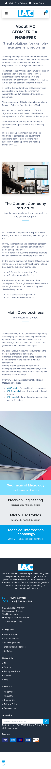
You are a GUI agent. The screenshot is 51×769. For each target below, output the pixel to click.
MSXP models (13, 388)
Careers (7, 675)
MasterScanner (11, 634)
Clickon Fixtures (11, 638)
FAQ (6, 679)
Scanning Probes (12, 642)
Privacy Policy (10, 704)
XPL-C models (13, 391)
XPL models (12, 397)
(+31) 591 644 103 (21, 601)
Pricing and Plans (12, 671)
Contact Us (9, 700)
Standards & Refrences (15, 647)
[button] (46, 721)
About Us (8, 696)
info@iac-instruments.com (17, 617)
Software (8, 651)
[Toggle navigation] (6, 13)
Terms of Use (10, 708)
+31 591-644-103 (13, 621)
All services (9, 692)
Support (8, 667)
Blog (6, 663)
